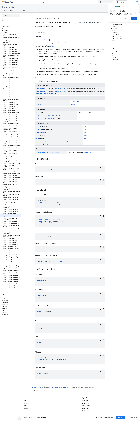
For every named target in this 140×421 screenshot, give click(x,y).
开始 (134, 18)
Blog (25, 400)
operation (39, 104)
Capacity (38, 126)
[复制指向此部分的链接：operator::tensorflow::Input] (57, 243)
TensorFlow (38, 18)
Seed (37, 135)
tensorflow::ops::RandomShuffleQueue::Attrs (47, 152)
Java (23, 10)
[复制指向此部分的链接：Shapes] (42, 352)
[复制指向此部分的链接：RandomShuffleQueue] (53, 195)
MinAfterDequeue (41, 132)
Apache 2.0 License (36, 387)
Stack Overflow (86, 405)
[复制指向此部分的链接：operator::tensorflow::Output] (59, 256)
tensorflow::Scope (60, 88)
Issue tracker (85, 400)
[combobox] (106, 1)
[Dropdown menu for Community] (60, 2)
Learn (26, 2)
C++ (18, 10)
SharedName (39, 144)
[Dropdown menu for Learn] (30, 2)
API (34, 2)
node (37, 112)
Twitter (25, 405)
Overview (4, 10)
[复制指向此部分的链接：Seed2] (41, 337)
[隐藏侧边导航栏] (19, 418)
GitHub (131, 2)
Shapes (38, 141)
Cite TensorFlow (86, 411)
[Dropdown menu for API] (37, 2)
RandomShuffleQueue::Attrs (44, 93)
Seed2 (38, 138)
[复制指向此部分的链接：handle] (42, 164)
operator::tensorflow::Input (45, 115)
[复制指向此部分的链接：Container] (44, 290)
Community (55, 2)
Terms (25, 417)
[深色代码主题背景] (100, 167)
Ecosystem (44, 2)
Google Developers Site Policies (58, 387)
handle (38, 101)
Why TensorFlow (68, 2)
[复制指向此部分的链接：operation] (44, 176)
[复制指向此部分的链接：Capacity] (43, 274)
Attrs (51, 46)
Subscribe (120, 417)
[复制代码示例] (103, 167)
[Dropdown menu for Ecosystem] (49, 2)
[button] (10, 23)
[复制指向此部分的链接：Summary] (45, 33)
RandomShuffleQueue (42, 88)
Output (41, 81)
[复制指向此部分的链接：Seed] (40, 321)
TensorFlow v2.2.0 (8, 7)
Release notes (85, 403)
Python (12, 10)
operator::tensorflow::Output (45, 118)
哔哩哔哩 (26, 408)
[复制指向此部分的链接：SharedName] (46, 368)
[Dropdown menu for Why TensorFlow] (74, 2)
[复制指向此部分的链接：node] (40, 231)
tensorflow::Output (78, 101)
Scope (46, 40)
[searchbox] (11, 15)
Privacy (30, 417)
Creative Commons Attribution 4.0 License (76, 386)
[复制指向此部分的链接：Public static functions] (56, 269)
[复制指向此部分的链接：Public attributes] (51, 159)
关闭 (126, 19)
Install (20, 2)
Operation (74, 104)
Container (39, 129)
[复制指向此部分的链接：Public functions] (51, 190)
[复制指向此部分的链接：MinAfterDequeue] (50, 305)
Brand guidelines (86, 408)
